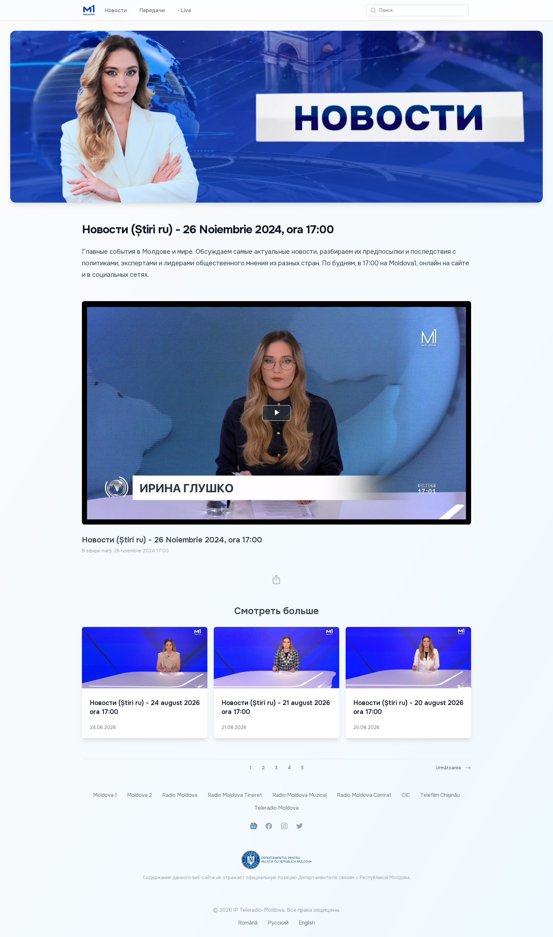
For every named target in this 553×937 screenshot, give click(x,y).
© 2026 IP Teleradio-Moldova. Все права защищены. (276, 910)
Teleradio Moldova (276, 808)
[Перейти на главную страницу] (89, 10)
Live (184, 10)
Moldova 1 (105, 795)
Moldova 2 (139, 795)
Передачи (152, 10)
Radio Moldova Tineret (235, 795)
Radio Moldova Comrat (364, 795)
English (307, 922)
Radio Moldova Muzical (299, 795)
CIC (406, 795)
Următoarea (448, 768)
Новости (116, 10)
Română (248, 922)
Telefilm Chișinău (440, 795)
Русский (278, 922)
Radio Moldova (179, 795)
